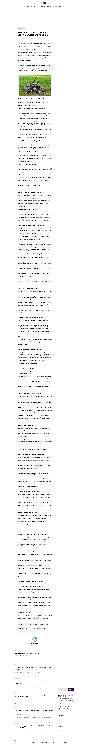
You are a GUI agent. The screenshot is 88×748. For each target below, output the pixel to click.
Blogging (61, 715)
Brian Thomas (21, 38)
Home (33, 740)
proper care (20, 632)
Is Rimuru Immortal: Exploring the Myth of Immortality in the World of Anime (34, 681)
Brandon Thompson (19, 683)
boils (30, 624)
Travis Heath (18, 698)
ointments (33, 628)
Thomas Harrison (18, 655)
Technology (61, 724)
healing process (20, 628)
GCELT (44, 3)
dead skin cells (35, 624)
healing (47, 624)
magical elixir (27, 628)
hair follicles (42, 624)
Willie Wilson (18, 669)
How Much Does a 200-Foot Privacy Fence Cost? (27, 653)
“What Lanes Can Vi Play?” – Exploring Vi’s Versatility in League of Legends (33, 667)
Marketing (61, 722)
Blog (43, 740)
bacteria (22, 624)
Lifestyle (54, 740)
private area (45, 628)
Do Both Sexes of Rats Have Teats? (65, 698)
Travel (60, 726)
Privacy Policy (44, 742)
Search (70, 689)
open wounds (39, 628)
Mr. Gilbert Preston (19, 714)
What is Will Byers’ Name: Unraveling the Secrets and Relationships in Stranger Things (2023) (65, 702)
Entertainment (62, 717)
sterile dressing (26, 632)
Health (60, 719)
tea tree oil (32, 632)
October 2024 (60, 733)
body (27, 624)
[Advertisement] (44, 16)
